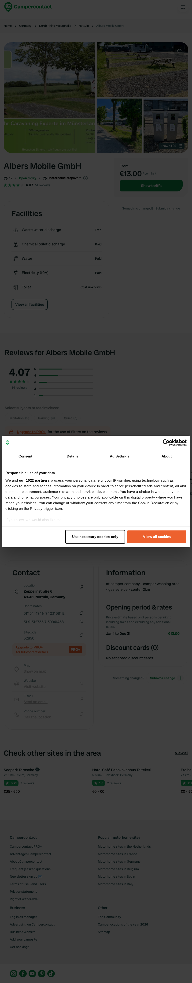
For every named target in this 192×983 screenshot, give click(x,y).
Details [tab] (72, 456)
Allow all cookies (157, 537)
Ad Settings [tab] (119, 456)
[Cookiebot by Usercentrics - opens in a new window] (166, 442)
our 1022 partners (34, 480)
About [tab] (167, 456)
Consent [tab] (25, 456)
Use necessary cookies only (95, 537)
